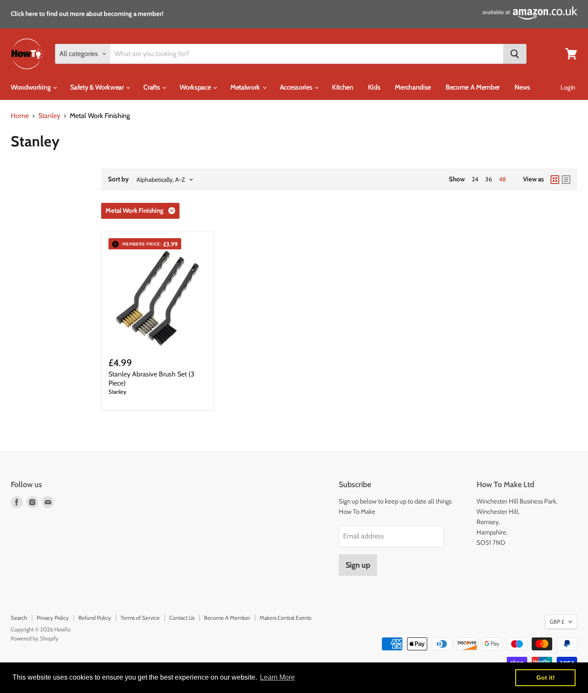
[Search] (514, 54)
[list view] (566, 179)
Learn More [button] (277, 677)
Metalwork (246, 87)
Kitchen (342, 87)
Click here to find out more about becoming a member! (87, 14)
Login (567, 87)
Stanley (49, 116)
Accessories (297, 87)
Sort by (118, 179)
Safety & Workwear (97, 87)
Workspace (195, 87)
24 (475, 179)
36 (488, 179)
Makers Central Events (285, 617)
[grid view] (555, 179)
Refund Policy (94, 617)
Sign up (358, 565)
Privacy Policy (53, 617)
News (522, 87)
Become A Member (473, 87)
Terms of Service (140, 617)
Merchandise (412, 87)
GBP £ (557, 621)
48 (502, 179)
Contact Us (182, 617)
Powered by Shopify (35, 638)
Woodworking (31, 87)
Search (19, 617)
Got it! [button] (545, 677)
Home (20, 116)
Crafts (152, 87)
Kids (374, 87)
